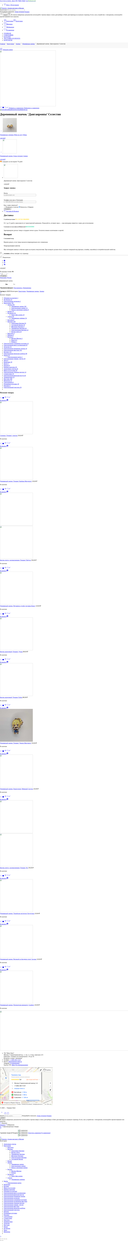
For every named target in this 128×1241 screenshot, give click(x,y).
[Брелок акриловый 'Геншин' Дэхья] (64, 634)
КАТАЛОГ (7, 36)
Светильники (8, 382)
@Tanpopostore (14, 1063)
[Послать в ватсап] (4, 263)
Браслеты (11, 333)
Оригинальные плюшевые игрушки (16, 343)
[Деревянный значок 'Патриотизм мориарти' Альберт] (64, 987)
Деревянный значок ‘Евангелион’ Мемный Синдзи (16, 789)
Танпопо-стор (3, 0)
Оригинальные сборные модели (15, 372)
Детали (9, 277)
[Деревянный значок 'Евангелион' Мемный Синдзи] (64, 771)
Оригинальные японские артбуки (15, 353)
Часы (6, 360)
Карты (7, 355)
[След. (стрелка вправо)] (2, 1240)
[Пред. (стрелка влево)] (0, 1240)
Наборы (10, 335)
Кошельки (8, 362)
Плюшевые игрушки (11, 384)
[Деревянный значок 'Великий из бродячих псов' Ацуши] (64, 941)
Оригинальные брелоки (19, 330)
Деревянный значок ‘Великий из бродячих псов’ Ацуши (18, 959)
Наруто (14, 340)
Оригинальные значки (19, 308)
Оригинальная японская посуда (15, 375)
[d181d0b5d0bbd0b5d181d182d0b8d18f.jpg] (28, 106)
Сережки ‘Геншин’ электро (9, 435)
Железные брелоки (17, 326)
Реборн (14, 342)
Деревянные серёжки (19, 318)
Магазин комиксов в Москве (7, 3)
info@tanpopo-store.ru (15, 1061)
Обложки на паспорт (11, 298)
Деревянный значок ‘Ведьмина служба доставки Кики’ (18, 606)
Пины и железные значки (20, 310)
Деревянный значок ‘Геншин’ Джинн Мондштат (15, 743)
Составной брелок (18, 325)
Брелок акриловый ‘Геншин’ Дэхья (11, 651)
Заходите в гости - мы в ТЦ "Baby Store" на (18, 1)
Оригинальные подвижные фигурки (15, 1201)
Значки (18, 44)
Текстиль (7, 1220)
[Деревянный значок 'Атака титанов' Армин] (1, 153)
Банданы (10, 320)
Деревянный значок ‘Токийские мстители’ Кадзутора (17, 913)
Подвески (11, 313)
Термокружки (9, 377)
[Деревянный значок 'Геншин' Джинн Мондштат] (64, 725)
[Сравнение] (8, 398)
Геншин (26, 12)
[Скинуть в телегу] (4, 261)
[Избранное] (2, 108)
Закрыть (3, 1125)
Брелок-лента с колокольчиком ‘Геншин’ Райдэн (15, 560)
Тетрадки (8, 347)
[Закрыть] (0, 293)
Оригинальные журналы (12, 301)
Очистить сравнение (34, 1133)
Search (6, 15)
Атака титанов (19, 12)
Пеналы (7, 365)
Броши (10, 311)
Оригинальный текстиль (12, 387)
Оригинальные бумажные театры (15, 348)
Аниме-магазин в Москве (6, 2)
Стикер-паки (9, 374)
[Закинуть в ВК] (4, 265)
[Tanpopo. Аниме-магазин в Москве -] (12, 8)
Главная (2, 44)
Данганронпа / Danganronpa (22, 288)
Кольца (10, 337)
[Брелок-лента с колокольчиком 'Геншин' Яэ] (64, 833)
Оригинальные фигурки (13, 350)
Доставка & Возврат (12, 211)
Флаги (6, 364)
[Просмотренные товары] (8, 1114)
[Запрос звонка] (5, 1114)
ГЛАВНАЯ (7, 33)
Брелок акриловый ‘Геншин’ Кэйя (11, 697)
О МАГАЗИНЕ (8, 35)
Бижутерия (10, 44)
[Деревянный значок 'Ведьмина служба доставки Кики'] (64, 588)
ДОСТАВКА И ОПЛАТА (12, 38)
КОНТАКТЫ (8, 40)
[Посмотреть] (5, 398)
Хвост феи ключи (17, 315)
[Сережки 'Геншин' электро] (64, 417)
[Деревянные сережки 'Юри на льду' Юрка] (1, 131)
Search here (3, 10)
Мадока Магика (16, 338)
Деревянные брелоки (19, 328)
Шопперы (8, 380)
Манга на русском (10, 370)
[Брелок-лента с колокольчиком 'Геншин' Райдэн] (64, 526)
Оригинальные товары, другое (14, 358)
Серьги (10, 316)
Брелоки (11, 321)
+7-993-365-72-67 (15, 1060)
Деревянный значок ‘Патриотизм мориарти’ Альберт (17, 1005)
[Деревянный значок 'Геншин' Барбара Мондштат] (64, 463)
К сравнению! (46, 1133)
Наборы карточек (10, 367)
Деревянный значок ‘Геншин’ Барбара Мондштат (16, 481)
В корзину (3, 276)
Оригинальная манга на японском (15, 345)
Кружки (8, 352)
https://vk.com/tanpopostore (20, 1065)
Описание (3, 277)
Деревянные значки (28, 44)
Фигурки (8, 379)
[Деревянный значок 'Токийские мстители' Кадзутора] (64, 895)
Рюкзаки (7, 385)
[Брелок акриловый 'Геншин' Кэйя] (64, 679)
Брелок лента (16, 332)
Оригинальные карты (14, 357)
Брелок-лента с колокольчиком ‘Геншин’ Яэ (14, 868)
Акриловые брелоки (18, 323)
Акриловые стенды (11, 369)
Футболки (8, 299)
